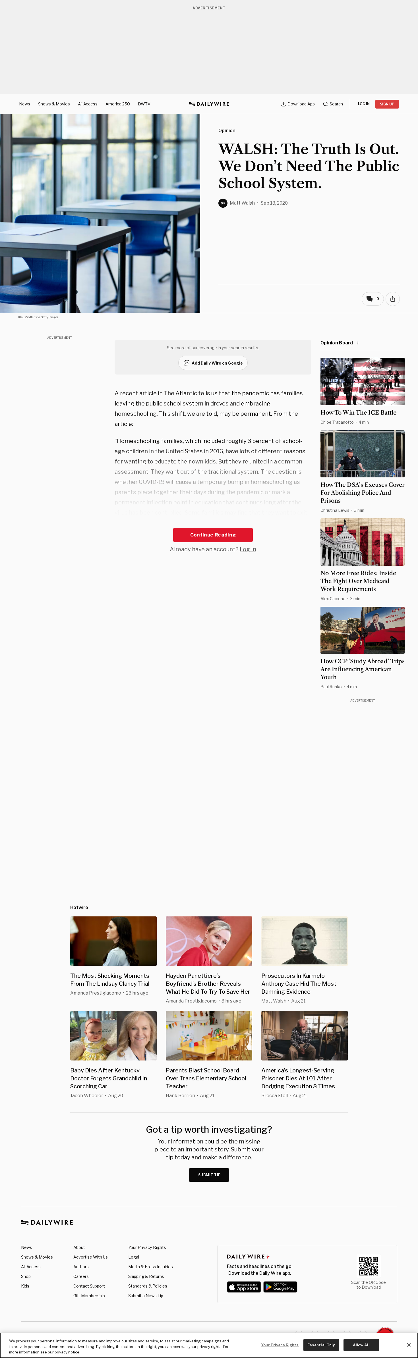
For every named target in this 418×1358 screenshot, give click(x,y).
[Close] (409, 1345)
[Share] (393, 299)
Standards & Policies (147, 1286)
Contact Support (89, 1286)
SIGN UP (387, 104)
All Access (88, 103)
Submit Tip (209, 1175)
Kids (25, 1286)
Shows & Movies (54, 103)
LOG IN (364, 104)
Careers (81, 1276)
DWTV (144, 103)
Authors (81, 1266)
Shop (26, 1276)
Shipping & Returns (146, 1276)
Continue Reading (213, 535)
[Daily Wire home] (209, 104)
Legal (133, 1257)
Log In (248, 549)
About (79, 1247)
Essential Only (321, 1344)
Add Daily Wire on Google (217, 363)
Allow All (361, 1344)
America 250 (117, 103)
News (24, 103)
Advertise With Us (90, 1257)
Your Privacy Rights (147, 1247)
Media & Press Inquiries (150, 1266)
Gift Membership (89, 1295)
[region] (209, 1345)
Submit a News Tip (145, 1295)
